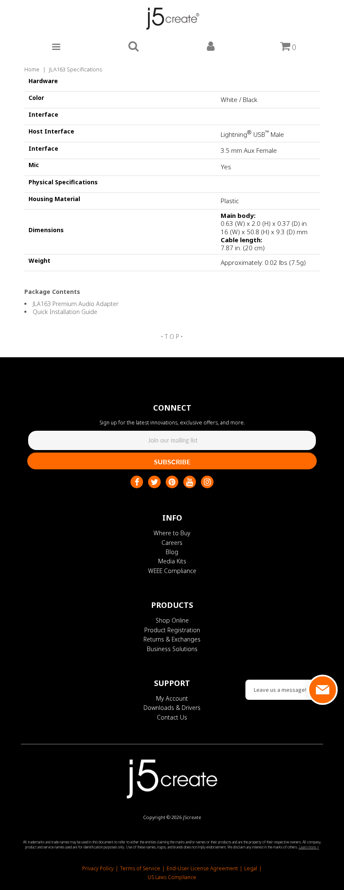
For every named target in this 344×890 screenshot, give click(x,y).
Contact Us (172, 717)
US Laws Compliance (172, 877)
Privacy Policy (98, 868)
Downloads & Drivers (172, 708)
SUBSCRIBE (172, 462)
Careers (172, 543)
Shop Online (172, 620)
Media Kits (172, 561)
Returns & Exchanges (172, 639)
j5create (192, 817)
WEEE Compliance (172, 571)
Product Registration (172, 630)
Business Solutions (172, 649)
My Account (172, 698)
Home (31, 69)
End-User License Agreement (202, 868)
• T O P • (172, 336)
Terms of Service (140, 868)
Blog (172, 552)
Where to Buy (172, 533)
